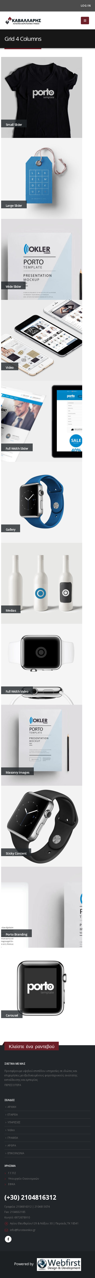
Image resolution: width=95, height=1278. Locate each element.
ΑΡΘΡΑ (12, 1145)
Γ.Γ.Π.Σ (12, 1173)
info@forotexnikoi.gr (23, 1230)
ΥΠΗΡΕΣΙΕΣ (14, 1122)
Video (11, 1130)
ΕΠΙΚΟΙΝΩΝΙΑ (16, 1153)
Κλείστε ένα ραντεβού (31, 1046)
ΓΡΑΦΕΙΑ (13, 1137)
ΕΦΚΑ (12, 1184)
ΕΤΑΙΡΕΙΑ (13, 1114)
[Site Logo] (23, 21)
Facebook (8, 1239)
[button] (85, 20)
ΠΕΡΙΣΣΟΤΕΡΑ (12, 1085)
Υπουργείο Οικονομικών (23, 1178)
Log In (86, 6)
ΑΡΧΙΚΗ (12, 1107)
